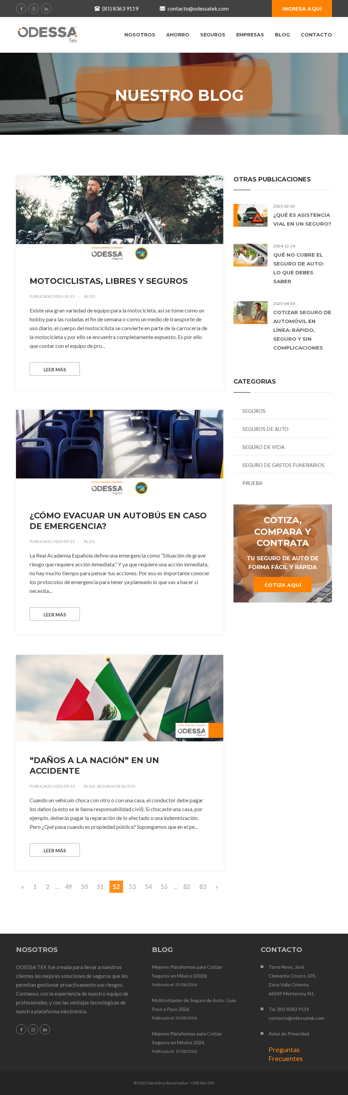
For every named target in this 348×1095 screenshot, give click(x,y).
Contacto (316, 35)
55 (164, 886)
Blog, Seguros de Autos (109, 786)
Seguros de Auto (265, 429)
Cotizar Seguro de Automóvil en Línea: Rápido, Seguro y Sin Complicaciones (302, 330)
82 (186, 886)
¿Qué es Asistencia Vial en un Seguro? (302, 219)
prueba (252, 483)
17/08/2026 (186, 1051)
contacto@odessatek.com (198, 8)
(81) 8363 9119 (120, 8)
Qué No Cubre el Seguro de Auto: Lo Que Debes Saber (298, 268)
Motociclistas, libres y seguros (109, 281)
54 (148, 886)
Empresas (250, 35)
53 (132, 886)
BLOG (282, 35)
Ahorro (177, 35)
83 (202, 886)
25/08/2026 (186, 984)
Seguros (212, 35)
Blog (89, 296)
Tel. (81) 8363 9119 (288, 1009)
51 (100, 886)
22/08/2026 (186, 1017)
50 (84, 886)
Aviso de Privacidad (288, 1033)
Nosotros (139, 35)
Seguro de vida (263, 447)
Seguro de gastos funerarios (283, 465)
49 (68, 886)
